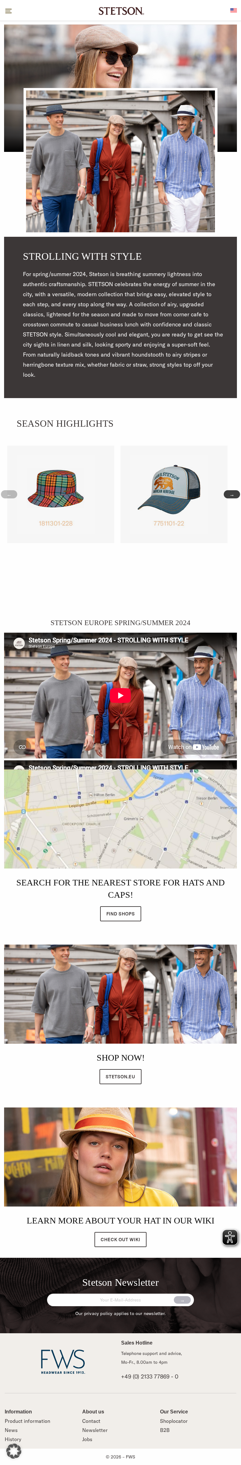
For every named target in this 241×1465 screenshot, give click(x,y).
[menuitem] (233, 9)
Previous (9, 494)
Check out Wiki (120, 1239)
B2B (165, 1430)
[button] (14, 1451)
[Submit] (182, 1300)
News (11, 1430)
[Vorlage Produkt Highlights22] (174, 494)
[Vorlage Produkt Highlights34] (60, 494)
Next (232, 494)
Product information (27, 1421)
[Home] (120, 10)
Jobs (87, 1439)
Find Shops (120, 914)
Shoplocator (174, 1421)
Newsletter (95, 1430)
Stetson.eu (120, 1076)
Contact (91, 1421)
